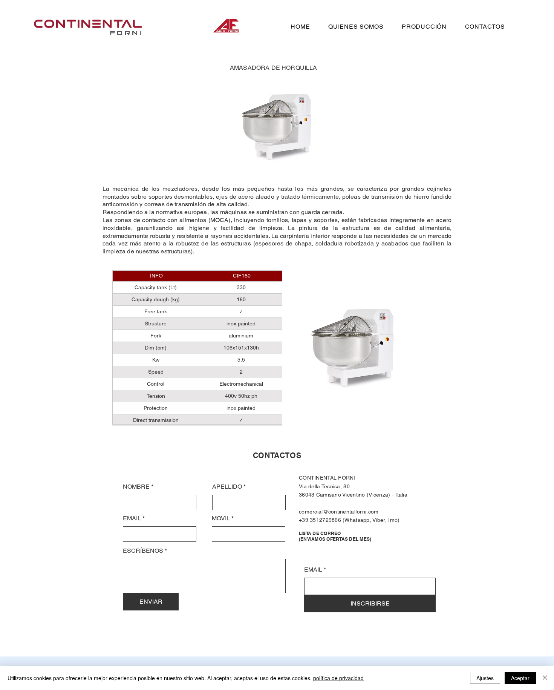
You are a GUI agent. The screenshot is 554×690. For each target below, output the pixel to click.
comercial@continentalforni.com (338, 512)
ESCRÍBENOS (143, 551)
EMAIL (132, 518)
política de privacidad (338, 678)
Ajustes (485, 678)
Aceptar (520, 678)
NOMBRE (136, 487)
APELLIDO (227, 487)
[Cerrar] (544, 678)
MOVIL (221, 518)
